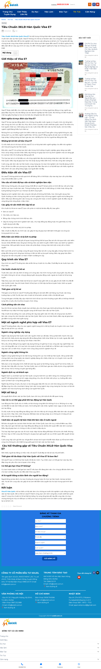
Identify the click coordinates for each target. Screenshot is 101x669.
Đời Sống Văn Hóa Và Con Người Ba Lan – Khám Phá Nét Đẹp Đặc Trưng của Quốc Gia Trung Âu (91, 100)
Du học (35, 12)
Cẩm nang (90, 12)
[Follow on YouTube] (97, 4)
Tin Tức (76, 12)
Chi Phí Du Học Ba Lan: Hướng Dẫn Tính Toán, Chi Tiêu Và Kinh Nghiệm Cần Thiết (91, 48)
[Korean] (99, 14)
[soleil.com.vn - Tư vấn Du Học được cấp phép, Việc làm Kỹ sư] (11, 4)
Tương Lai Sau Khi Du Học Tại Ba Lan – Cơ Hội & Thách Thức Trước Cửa (91, 82)
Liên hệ (23, 14)
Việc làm (48, 12)
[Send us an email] (97, 572)
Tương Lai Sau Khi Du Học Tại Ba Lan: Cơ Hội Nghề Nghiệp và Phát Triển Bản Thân (91, 66)
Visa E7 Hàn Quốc (8, 491)
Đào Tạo (63, 12)
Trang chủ (8, 12)
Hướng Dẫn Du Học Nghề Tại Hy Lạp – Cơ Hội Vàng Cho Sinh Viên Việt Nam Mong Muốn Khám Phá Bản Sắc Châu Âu (91, 120)
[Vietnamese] (99, 16)
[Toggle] (98, 644)
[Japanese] (99, 12)
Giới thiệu (22, 12)
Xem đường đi (51, 586)
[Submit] (89, 4)
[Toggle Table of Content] (14, 53)
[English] (99, 10)
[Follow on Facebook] (94, 4)
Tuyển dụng (10, 14)
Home (3, 19)
